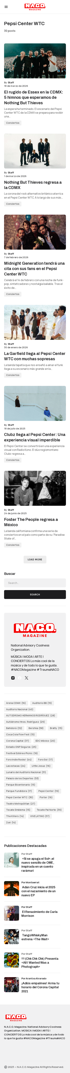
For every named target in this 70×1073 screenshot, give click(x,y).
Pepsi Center (48, 791)
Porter (46, 797)
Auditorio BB (42, 703)
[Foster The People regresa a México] (35, 488)
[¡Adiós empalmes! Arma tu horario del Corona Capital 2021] (11, 984)
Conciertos (12, 122)
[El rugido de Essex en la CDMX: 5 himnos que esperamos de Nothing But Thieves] (35, 60)
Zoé (11, 822)
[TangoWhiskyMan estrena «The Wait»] (11, 936)
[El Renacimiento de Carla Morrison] (11, 913)
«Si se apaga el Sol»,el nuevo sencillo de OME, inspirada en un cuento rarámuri (37, 864)
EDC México (45, 740)
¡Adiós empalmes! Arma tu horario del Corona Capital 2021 (40, 987)
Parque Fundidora (19, 791)
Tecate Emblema (18, 809)
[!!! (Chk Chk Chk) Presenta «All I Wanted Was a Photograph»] (11, 960)
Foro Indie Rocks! (19, 759)
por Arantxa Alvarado (33, 978)
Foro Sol (45, 759)
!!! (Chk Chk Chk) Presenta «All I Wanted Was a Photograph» (39, 962)
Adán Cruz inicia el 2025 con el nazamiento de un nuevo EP (38, 891)
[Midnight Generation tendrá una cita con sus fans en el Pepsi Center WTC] (35, 232)
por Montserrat (30, 882)
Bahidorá (14, 728)
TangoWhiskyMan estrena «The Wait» (35, 937)
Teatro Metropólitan (20, 803)
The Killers (15, 816)
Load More (35, 559)
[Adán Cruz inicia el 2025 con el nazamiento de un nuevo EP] (11, 888)
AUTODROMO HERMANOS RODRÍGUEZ (30, 715)
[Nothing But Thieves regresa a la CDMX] (35, 151)
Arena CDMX (16, 703)
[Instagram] (13, 677)
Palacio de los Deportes (22, 778)
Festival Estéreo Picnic (22, 753)
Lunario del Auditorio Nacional (26, 772)
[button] (6, 7)
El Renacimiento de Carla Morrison (39, 913)
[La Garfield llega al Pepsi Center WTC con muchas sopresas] (35, 322)
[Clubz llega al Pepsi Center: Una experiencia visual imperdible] (35, 403)
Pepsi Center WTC (19, 797)
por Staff (26, 907)
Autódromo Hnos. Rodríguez (25, 721)
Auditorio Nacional (19, 709)
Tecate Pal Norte (49, 809)
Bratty (56, 728)
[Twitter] (26, 677)
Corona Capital (17, 740)
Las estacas (15, 765)
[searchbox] (35, 582)
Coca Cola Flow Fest (20, 734)
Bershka (36, 728)
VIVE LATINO (40, 816)
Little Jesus (41, 765)
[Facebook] (19, 677)
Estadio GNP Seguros (21, 746)
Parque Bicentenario (20, 784)
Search (35, 594)
